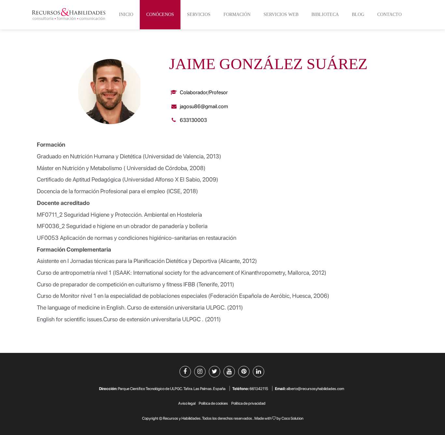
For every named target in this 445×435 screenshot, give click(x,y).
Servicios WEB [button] (281, 14)
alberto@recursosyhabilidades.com (315, 388)
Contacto (389, 14)
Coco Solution (292, 418)
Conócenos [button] (160, 14)
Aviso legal (186, 403)
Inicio (126, 14)
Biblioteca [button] (325, 14)
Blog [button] (358, 14)
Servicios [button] (198, 14)
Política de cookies (213, 403)
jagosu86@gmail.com (203, 106)
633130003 (193, 120)
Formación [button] (237, 14)
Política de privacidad (248, 403)
